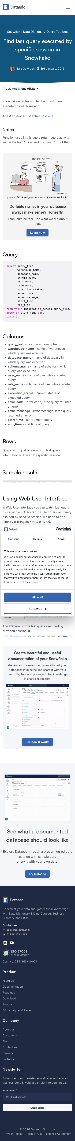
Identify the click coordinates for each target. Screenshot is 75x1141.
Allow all (37, 597)
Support (8, 1004)
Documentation (13, 986)
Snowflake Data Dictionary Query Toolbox (37, 31)
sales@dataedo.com (18, 929)
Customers (10, 1035)
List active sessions (39, 116)
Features (8, 980)
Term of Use (34, 1133)
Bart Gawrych (25, 68)
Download (9, 998)
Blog (6, 1041)
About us (8, 1029)
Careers (8, 1053)
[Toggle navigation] (66, 7)
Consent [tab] (13, 538)
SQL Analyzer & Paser (17, 1010)
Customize (35, 608)
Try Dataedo (37, 874)
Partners (8, 1059)
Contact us (10, 1047)
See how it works (37, 742)
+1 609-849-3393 (16, 933)
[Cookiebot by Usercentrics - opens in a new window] (55, 529)
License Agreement (58, 1133)
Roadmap (9, 992)
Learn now (37, 232)
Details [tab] (37, 538)
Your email (10, 1090)
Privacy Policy (13, 1133)
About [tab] (61, 538)
